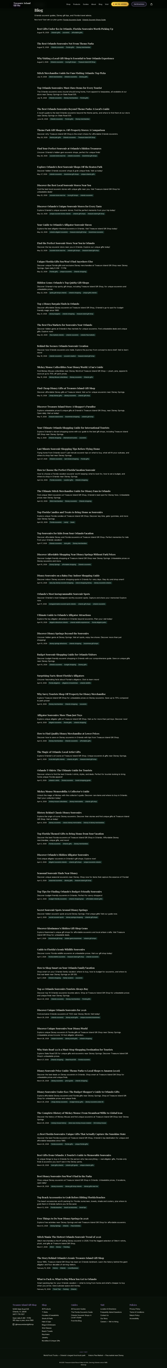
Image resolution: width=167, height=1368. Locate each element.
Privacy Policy (135, 1309)
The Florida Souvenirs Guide (82, 1312)
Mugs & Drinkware (49, 1325)
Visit (106, 4)
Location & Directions (108, 1309)
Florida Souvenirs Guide (72, 20)
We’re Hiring (121, 4)
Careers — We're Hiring (109, 1322)
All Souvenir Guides (78, 1309)
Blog (100, 4)
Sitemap (83, 1365)
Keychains (46, 1334)
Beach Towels (47, 1331)
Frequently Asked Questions (111, 1312)
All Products (46, 1309)
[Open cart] (151, 4)
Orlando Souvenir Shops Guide (94, 20)
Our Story (104, 1318)
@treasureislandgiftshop (24, 1324)
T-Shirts (45, 1312)
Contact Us (104, 1315)
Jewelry (45, 1337)
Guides (86, 4)
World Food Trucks (64, 1355)
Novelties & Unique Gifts (51, 1341)
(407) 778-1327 (19, 1314)
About (93, 4)
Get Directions (139, 4)
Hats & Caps (46, 1322)
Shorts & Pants (47, 1318)
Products (76, 4)
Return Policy (135, 1315)
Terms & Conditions (137, 1312)
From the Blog (76, 1321)
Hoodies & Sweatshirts (50, 1315)
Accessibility (134, 1318)
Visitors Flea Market (106, 1355)
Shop (68, 4)
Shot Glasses (47, 1328)
